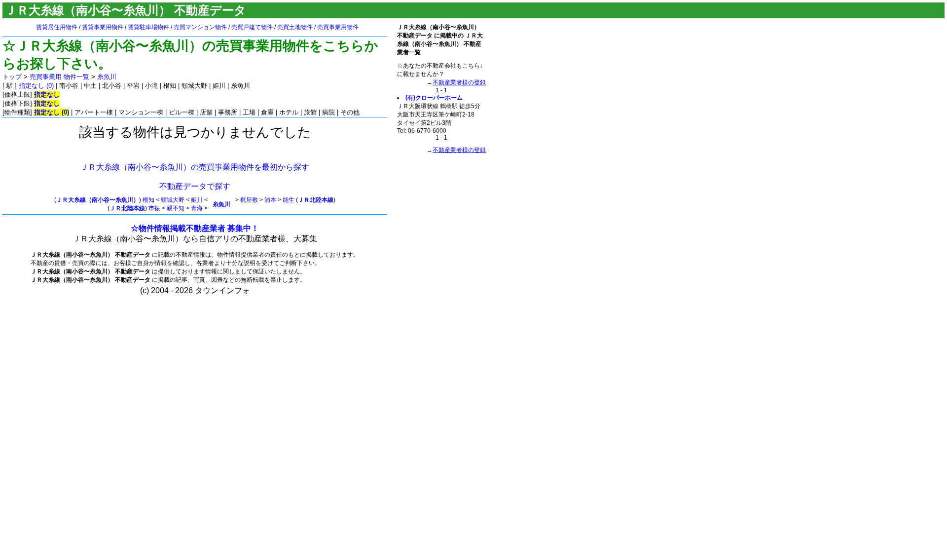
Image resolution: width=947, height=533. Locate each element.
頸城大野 (172, 199)
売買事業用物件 (338, 27)
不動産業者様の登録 (459, 82)
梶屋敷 (249, 199)
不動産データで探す (194, 186)
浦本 (270, 199)
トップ (12, 76)
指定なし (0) (36, 85)
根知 (148, 199)
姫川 (197, 199)
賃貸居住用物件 (56, 27)
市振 (154, 208)
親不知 (175, 208)
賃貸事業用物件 (102, 27)
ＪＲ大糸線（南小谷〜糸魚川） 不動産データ (125, 10)
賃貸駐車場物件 (148, 27)
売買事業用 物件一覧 (59, 76)
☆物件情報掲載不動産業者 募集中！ (195, 228)
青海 (197, 208)
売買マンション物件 (200, 27)
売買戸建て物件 (252, 27)
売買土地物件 (295, 27)
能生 (288, 199)
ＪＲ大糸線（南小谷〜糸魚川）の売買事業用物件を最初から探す (194, 167)
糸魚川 (106, 76)
